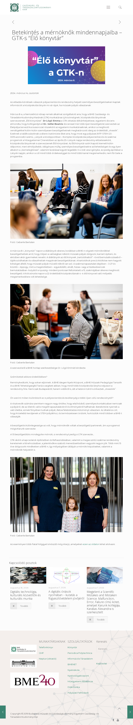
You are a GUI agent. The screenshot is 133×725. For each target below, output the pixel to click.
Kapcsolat (101, 663)
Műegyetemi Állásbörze (80, 681)
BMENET (72, 664)
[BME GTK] (30, 7)
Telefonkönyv (46, 647)
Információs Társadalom (80, 658)
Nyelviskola (73, 670)
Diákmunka (74, 687)
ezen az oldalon (91, 544)
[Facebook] (113, 720)
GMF (41, 653)
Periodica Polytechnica (80, 653)
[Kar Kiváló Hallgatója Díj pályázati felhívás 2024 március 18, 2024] (130, 712)
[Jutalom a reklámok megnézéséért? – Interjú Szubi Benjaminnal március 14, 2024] (3, 712)
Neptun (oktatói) (47, 658)
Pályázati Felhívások (78, 692)
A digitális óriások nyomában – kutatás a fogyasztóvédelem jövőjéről (66, 595)
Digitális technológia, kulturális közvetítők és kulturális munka (25, 595)
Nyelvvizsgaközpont (78, 675)
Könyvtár (72, 647)
